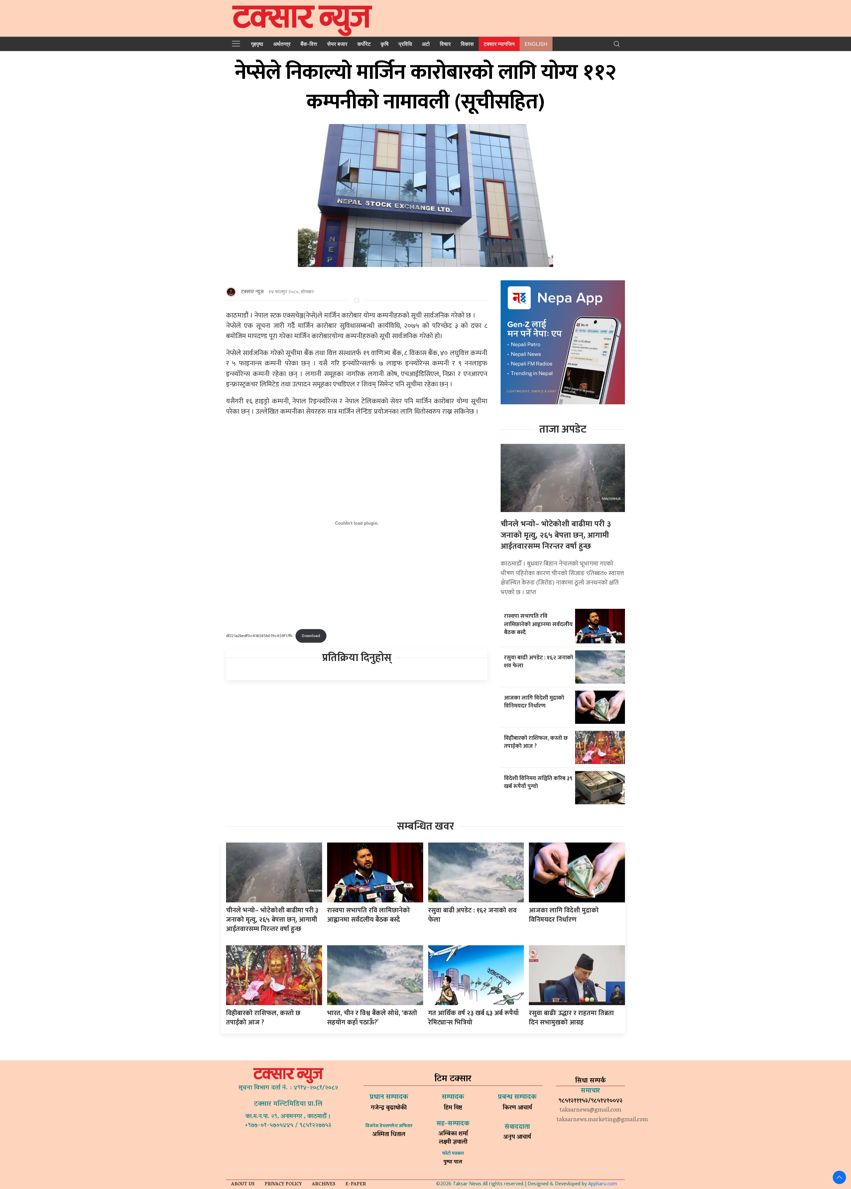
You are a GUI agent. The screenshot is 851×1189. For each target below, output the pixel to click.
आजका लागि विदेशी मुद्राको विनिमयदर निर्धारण (534, 702)
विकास (467, 44)
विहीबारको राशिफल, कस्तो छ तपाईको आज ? (536, 742)
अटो (426, 44)
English (536, 44)
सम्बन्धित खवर (425, 826)
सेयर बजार (337, 44)
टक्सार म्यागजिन (499, 44)
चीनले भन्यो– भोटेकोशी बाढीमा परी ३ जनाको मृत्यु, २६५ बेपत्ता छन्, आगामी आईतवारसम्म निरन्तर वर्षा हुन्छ (556, 535)
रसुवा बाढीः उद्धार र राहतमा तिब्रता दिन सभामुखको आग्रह (571, 1017)
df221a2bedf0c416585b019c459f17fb (259, 635)
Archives (323, 1184)
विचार (445, 44)
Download (311, 635)
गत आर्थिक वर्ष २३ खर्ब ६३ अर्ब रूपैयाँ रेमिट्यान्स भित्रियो (473, 1017)
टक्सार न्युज (252, 291)
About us (243, 1184)
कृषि (385, 44)
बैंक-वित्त (309, 44)
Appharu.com (602, 1183)
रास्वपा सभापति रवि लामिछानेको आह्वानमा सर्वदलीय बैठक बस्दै (538, 624)
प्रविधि (405, 44)
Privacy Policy (283, 1184)
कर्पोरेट (364, 44)
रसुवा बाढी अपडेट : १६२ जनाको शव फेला (538, 662)
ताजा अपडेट (562, 429)
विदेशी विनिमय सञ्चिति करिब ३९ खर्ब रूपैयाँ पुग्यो (538, 782)
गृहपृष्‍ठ (257, 44)
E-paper (355, 1184)
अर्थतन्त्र (282, 44)
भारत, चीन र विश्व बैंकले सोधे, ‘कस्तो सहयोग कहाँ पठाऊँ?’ (372, 1017)
